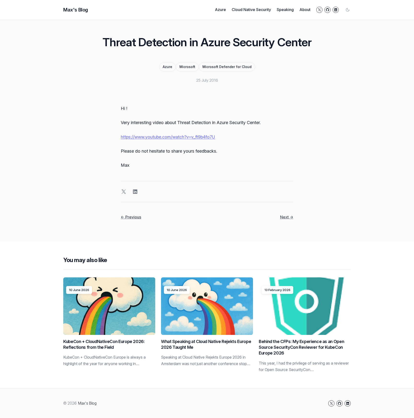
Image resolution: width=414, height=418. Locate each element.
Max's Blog (75, 10)
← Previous (131, 217)
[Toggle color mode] (348, 10)
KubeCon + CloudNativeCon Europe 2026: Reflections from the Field (104, 344)
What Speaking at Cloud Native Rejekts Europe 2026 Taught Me (206, 344)
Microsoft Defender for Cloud (227, 67)
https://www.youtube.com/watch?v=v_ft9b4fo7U (168, 136)
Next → (286, 217)
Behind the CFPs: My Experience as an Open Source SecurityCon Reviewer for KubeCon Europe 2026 (301, 347)
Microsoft (187, 67)
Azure (167, 67)
